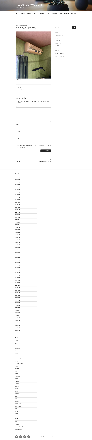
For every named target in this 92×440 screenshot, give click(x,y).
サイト (17, 138)
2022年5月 (17, 297)
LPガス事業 (73, 13)
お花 (16, 343)
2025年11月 (17, 199)
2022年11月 (17, 282)
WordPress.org (18, 429)
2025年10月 (17, 202)
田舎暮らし (17, 391)
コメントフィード (19, 426)
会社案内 (42, 13)
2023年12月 (17, 249)
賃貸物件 (29, 13)
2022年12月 (17, 280)
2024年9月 (17, 227)
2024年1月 (17, 247)
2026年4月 (17, 187)
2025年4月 (17, 212)
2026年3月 (17, 189)
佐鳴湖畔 (56, 53)
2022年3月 (17, 302)
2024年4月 (17, 239)
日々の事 (17, 383)
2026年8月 (17, 177)
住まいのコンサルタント (29, 4)
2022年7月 (17, 292)
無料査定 (35, 13)
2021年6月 (17, 325)
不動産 (16, 366)
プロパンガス (18, 358)
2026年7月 (17, 179)
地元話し (17, 373)
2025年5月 (17, 209)
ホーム (16, 13)
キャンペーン (18, 350)
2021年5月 (17, 327)
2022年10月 (17, 285)
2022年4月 (17, 300)
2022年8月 (17, 290)
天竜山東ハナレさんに (59, 35)
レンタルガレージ (19, 363)
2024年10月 (17, 224)
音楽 (16, 408)
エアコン (17, 345)
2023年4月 (17, 270)
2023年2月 (17, 275)
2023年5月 (17, 267)
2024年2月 (17, 244)
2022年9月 (17, 287)
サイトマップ (18, 16)
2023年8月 (17, 260)
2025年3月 (17, 214)
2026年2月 (17, 192)
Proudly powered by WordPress (48, 436)
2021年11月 (17, 312)
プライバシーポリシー (64, 13)
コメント (18, 106)
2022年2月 (17, 305)
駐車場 (16, 413)
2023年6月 (17, 265)
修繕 (16, 371)
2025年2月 (17, 217)
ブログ (47, 13)
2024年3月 (17, 242)
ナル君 (16, 353)
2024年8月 (17, 229)
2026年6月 (17, 182)
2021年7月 (17, 322)
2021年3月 (17, 332)
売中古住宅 (17, 376)
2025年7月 (17, 204)
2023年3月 (17, 272)
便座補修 (56, 38)
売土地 (16, 378)
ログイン (17, 421)
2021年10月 (17, 315)
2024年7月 (17, 232)
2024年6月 (17, 234)
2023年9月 (17, 257)
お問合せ (17, 340)
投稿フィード (18, 424)
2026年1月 (17, 194)
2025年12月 (17, 197)
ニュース (17, 356)
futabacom (24, 25)
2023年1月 (17, 277)
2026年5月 (17, 184)
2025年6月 (17, 207)
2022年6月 (17, 295)
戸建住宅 (23, 13)
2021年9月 (17, 317)
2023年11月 (17, 252)
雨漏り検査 (57, 45)
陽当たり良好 (18, 406)
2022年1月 (17, 307)
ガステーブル (57, 40)
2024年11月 (17, 222)
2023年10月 (17, 255)
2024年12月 (17, 219)
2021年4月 (17, 330)
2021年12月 (17, 310)
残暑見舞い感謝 (58, 43)
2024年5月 (17, 237)
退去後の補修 (18, 403)
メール (18, 131)
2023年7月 (17, 262)
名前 (17, 124)
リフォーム (19, 87)
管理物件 (17, 393)
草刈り (16, 396)
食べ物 (16, 411)
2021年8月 (17, 320)
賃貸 (16, 398)
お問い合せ (54, 13)
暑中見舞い (17, 386)
